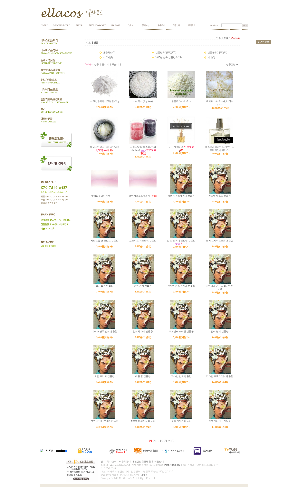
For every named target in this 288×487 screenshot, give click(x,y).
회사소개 (111, 461)
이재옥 (144, 474)
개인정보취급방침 (141, 461)
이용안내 (159, 461)
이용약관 (124, 461)
